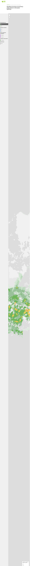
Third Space (8, 4)
